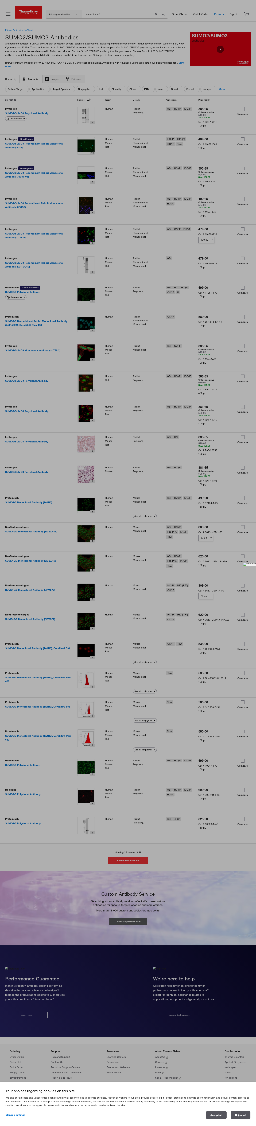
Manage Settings (15, 1114)
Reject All (240, 1115)
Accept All (216, 1115)
